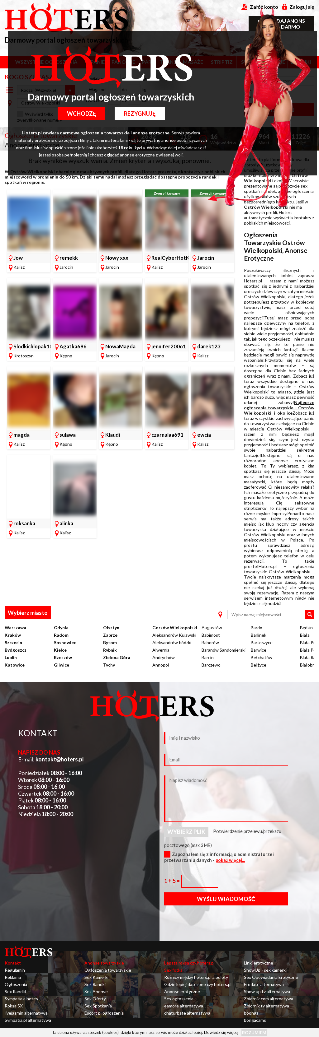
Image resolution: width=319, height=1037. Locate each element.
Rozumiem (254, 1032)
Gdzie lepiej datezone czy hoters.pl (197, 984)
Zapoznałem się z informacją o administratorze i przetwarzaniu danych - (219, 857)
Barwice (258, 650)
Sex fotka (173, 970)
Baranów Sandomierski (223, 650)
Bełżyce (258, 664)
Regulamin (15, 970)
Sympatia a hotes (21, 998)
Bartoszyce (262, 642)
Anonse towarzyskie (104, 962)
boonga (251, 1013)
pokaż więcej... (230, 860)
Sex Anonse (96, 991)
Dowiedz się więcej (221, 1032)
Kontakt (13, 962)
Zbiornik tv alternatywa (266, 1005)
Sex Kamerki (96, 977)
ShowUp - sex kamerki (265, 970)
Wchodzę (81, 113)
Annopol (160, 664)
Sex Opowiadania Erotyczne (271, 977)
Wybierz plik (186, 831)
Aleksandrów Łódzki (171, 642)
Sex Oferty (95, 998)
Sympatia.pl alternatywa (28, 1020)
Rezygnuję (139, 113)
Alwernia (160, 650)
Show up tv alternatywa (267, 991)
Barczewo (211, 664)
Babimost (211, 635)
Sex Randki (15, 991)
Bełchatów (261, 657)
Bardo (256, 627)
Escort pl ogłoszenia (104, 1013)
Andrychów (163, 657)
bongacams (255, 1020)
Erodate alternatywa (264, 984)
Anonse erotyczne (182, 991)
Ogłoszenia (16, 984)
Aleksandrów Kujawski (174, 635)
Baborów (210, 642)
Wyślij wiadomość (226, 898)
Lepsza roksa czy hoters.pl (189, 962)
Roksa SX (14, 1005)
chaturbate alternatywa (187, 1013)
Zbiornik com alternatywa (268, 998)
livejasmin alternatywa (26, 1013)
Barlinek (258, 635)
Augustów (212, 627)
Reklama (13, 977)
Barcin (208, 657)
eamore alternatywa (183, 1005)
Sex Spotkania (98, 1005)
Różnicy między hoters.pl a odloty (196, 977)
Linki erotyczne (258, 962)
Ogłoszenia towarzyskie (107, 970)
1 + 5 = (172, 880)
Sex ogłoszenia (178, 998)
